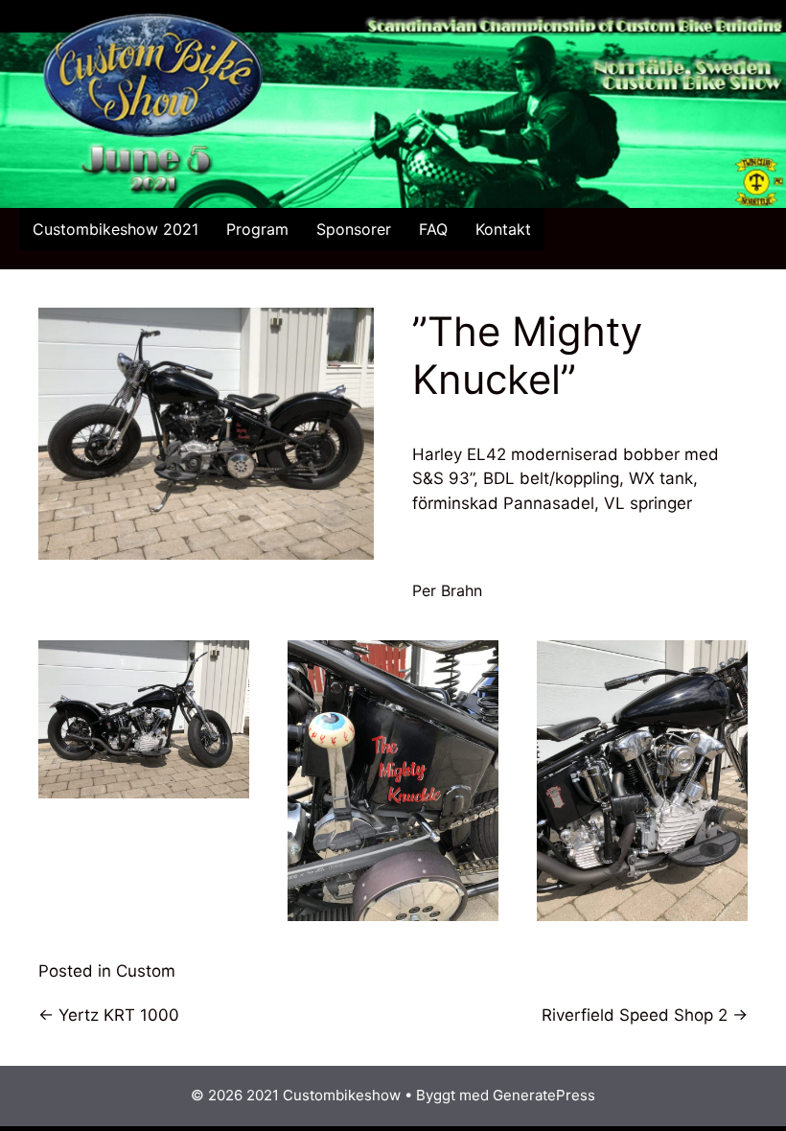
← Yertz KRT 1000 (108, 1015)
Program (257, 229)
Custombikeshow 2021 (115, 229)
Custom (145, 971)
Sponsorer (353, 229)
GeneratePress (544, 1095)
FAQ (433, 229)
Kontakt (503, 229)
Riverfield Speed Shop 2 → (645, 1015)
